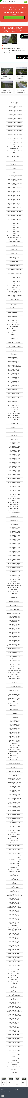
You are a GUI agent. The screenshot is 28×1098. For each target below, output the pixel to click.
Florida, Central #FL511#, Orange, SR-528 (14, 232)
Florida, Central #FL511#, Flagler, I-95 (14, 159)
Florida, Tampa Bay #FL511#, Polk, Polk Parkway (14, 1043)
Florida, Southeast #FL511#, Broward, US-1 (14, 661)
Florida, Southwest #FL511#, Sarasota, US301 (14, 839)
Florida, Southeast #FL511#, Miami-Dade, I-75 (14, 712)
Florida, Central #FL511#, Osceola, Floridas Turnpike (14, 240)
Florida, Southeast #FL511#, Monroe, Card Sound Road (14, 762)
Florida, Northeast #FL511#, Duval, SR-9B (14, 374)
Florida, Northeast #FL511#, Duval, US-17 (14, 378)
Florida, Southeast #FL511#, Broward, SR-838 (14, 649)
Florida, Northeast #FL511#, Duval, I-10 (14, 349)
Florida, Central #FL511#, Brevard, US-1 (14, 151)
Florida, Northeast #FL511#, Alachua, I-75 (14, 313)
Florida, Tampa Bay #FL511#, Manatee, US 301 (14, 970)
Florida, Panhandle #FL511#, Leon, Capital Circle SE (14, 475)
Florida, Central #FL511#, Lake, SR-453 (14, 171)
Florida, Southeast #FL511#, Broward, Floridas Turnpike (14, 604)
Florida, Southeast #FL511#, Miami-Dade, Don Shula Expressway (14, 690)
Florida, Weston (14, 1072)
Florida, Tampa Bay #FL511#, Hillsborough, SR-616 (14, 898)
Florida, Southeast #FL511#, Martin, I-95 (14, 681)
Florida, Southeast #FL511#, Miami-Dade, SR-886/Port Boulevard (14, 742)
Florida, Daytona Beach (14, 302)
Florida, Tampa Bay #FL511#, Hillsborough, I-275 (14, 874)
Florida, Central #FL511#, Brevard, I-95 (14, 111)
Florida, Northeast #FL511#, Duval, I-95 (14, 361)
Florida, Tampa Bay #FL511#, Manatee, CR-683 (14, 938)
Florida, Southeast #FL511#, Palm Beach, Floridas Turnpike (14, 770)
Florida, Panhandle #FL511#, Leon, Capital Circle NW (14, 471)
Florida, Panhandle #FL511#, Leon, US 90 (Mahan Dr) (14, 564)
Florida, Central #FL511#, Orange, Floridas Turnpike (14, 179)
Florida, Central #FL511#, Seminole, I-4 (14, 262)
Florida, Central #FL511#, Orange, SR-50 (14, 220)
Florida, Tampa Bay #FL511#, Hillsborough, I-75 (14, 882)
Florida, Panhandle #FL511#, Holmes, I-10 (14, 430)
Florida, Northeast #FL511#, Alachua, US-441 (14, 317)
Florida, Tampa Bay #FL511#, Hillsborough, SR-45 (14, 886)
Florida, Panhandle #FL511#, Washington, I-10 (14, 596)
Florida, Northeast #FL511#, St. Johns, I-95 (14, 394)
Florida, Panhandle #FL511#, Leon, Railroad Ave (14, 548)
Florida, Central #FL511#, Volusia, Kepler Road (14, 286)
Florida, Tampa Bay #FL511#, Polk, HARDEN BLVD (14, 1031)
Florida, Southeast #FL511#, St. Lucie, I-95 (14, 782)
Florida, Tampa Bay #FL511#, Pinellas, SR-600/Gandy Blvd (14, 1006)
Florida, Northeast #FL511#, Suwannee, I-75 (14, 406)
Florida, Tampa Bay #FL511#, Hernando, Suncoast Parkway (14, 854)
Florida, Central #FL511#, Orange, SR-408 (14, 192)
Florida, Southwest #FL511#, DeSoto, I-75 (14, 795)
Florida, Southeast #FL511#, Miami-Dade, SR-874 (14, 732)
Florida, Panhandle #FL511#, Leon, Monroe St (14, 527)
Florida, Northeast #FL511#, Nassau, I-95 (14, 390)
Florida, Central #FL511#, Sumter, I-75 (14, 274)
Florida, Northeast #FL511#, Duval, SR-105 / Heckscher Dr (14, 366)
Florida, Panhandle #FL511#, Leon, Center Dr (14, 487)
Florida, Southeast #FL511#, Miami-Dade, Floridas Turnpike (14, 695)
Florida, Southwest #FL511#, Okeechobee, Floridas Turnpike (14, 803)
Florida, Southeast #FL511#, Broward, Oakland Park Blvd (14, 633)
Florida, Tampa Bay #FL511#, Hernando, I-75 (14, 846)
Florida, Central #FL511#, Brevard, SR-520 (14, 135)
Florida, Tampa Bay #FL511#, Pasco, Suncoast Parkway (14, 994)
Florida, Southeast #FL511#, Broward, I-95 (14, 629)
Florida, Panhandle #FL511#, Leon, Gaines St (14, 495)
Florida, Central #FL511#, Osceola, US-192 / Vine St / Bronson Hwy (14, 257)
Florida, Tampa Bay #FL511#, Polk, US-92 (14, 1059)
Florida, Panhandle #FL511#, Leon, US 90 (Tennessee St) (14, 568)
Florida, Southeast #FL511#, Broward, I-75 (14, 625)
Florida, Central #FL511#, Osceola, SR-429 (14, 252)
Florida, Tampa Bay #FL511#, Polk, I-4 (14, 1035)
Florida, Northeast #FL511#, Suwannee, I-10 (14, 402)
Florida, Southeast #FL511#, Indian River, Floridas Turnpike (14, 669)
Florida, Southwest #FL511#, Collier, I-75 (14, 790)
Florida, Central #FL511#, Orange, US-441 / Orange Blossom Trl (14, 236)
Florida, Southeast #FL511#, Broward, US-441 (14, 665)
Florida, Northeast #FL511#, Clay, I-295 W (14, 329)
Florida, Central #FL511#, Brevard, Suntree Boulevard (14, 147)
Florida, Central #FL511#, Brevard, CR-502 (14, 103)
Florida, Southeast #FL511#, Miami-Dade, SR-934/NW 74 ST (14, 750)
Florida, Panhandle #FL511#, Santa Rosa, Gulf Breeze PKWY (14, 584)
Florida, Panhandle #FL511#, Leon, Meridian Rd (14, 519)
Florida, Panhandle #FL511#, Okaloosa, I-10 (14, 580)
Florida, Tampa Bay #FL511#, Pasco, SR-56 (14, 990)
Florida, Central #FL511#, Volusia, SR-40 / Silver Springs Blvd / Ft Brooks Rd (14, 291)
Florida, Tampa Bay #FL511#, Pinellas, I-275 (14, 1002)
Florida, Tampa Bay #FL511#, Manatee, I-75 (14, 946)
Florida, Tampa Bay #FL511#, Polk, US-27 (14, 1055)
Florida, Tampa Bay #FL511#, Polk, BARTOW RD (14, 1023)
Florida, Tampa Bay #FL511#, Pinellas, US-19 (14, 1019)
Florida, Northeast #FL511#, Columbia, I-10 (14, 333)
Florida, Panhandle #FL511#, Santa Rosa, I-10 (14, 588)
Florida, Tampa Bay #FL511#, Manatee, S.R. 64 (14, 954)
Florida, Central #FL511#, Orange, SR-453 (14, 216)
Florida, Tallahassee (14, 843)
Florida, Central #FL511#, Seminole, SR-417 (14, 266)
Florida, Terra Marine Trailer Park (14, 1067)
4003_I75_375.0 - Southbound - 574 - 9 (21, 79)
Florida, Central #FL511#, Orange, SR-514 (14, 224)
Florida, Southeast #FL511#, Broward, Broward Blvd (14, 600)
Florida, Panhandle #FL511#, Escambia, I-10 (14, 418)
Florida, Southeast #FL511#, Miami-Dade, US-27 (14, 758)
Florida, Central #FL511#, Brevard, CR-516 (14, 107)
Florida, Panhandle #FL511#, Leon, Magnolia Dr (14, 515)
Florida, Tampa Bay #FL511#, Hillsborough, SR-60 (14, 890)
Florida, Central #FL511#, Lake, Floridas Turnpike (14, 163)
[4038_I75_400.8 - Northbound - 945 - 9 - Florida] (9, 39)
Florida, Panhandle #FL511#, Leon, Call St (14, 463)
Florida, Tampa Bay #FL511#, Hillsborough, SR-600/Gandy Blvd (14, 894)
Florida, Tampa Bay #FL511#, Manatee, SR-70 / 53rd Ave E (14, 966)
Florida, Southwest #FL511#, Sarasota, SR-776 (14, 831)
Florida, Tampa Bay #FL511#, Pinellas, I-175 (14, 998)
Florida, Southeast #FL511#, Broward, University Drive (14, 657)
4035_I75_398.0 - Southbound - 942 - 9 (21, 93)
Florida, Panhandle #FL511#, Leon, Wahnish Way (14, 572)
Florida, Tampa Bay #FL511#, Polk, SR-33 (14, 1047)
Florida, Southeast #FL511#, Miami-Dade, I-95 (14, 716)
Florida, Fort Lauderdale (14, 310)
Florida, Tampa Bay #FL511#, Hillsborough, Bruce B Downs (14, 858)
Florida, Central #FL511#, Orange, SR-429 (14, 208)
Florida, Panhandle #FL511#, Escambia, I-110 (14, 422)
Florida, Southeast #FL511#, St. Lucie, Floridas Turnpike (14, 778)
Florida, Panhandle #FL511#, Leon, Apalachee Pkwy (14, 446)
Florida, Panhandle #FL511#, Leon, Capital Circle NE (14, 467)
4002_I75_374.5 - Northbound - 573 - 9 (6, 93)
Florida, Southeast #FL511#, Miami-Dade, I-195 (14, 704)
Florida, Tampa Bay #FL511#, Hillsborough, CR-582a (14, 862)
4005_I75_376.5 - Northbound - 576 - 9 (6, 79)
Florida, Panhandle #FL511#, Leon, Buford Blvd (14, 459)
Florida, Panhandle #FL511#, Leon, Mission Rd (14, 523)
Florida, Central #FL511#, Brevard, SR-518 (14, 131)
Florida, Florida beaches (14, 304)
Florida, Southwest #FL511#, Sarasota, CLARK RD (14, 815)
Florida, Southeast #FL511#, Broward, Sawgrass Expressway (14, 645)
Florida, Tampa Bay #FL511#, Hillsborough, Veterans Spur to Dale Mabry (14, 929)
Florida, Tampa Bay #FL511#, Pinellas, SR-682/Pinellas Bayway (14, 1010)
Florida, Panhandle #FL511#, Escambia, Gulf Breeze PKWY (14, 414)
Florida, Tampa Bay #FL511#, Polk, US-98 (14, 1063)
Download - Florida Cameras (14, 18)
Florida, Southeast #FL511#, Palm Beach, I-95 (14, 774)
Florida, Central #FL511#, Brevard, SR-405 (14, 115)
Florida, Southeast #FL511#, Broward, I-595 (14, 620)
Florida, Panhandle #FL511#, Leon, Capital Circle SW (14, 479)
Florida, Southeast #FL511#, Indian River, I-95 (14, 673)
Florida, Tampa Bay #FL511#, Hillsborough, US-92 (14, 919)
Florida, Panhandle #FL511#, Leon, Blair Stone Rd (14, 450)
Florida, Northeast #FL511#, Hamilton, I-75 (14, 382)
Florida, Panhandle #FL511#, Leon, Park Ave (14, 539)
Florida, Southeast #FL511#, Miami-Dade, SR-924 (14, 746)
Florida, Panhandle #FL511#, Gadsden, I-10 (14, 426)
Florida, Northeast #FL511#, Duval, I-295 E (14, 353)
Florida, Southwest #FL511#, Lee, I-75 (14, 799)
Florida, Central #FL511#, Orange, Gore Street (14, 184)
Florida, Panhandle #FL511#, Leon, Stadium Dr (14, 552)
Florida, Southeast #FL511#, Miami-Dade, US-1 (14, 754)
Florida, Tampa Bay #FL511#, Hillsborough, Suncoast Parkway (14, 907)
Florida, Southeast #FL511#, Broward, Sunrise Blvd (14, 653)
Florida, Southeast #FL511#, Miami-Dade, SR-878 (14, 737)
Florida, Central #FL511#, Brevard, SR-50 (14, 127)
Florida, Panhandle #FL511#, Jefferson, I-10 (14, 442)
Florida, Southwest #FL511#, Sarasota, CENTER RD (14, 811)
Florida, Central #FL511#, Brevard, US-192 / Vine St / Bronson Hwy (14, 155)
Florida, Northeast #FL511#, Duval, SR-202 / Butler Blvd (14, 370)
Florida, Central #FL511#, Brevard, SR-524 (14, 139)
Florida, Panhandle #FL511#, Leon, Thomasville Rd (14, 560)
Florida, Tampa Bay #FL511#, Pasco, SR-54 (14, 986)
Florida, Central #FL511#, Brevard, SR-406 (14, 119)
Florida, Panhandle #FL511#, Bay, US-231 (14, 410)
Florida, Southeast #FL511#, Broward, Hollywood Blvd (14, 616)
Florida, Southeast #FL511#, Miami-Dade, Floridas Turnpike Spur (14, 700)
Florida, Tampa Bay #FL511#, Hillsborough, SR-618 (14, 902)
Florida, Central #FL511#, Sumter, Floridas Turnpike (14, 270)
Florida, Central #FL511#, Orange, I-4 (14, 188)
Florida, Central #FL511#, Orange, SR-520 (14, 228)
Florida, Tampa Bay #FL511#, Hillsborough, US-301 (14, 911)
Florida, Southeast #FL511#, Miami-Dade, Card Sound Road (14, 685)
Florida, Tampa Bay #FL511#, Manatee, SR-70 (14, 962)
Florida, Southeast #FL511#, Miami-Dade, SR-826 (14, 724)
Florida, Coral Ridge (14, 299)
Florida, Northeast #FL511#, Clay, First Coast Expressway (14, 325)
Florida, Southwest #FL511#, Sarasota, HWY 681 (14, 823)
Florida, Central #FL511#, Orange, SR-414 (14, 196)
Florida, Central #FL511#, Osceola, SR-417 (14, 248)
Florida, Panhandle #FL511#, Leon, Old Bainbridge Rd (14, 531)
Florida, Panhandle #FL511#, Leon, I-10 (14, 499)
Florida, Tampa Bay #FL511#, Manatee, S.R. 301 (14, 950)
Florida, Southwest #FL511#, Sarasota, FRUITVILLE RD (14, 819)
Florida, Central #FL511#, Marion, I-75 (14, 175)
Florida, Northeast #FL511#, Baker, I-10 (14, 321)
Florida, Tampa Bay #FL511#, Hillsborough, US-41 (14, 915)
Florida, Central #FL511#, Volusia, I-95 (14, 282)
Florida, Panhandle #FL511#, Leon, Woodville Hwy (14, 576)
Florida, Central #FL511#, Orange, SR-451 (14, 212)
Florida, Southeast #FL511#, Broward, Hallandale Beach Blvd (14, 612)
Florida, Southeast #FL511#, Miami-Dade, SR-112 (14, 720)
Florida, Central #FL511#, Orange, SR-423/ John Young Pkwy (14, 204)
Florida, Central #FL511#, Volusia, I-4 (14, 278)
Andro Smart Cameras (8, 1)
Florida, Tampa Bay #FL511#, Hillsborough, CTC (14, 866)
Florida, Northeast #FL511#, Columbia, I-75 (14, 337)
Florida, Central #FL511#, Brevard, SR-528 (14, 143)
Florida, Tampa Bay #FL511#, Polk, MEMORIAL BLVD (14, 1039)
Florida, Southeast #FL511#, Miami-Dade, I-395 (14, 708)
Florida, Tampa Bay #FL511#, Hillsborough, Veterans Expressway (14, 924)
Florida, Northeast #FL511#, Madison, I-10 (14, 386)
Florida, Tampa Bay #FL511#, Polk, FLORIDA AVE (14, 1027)
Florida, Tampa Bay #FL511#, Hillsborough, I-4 (14, 878)
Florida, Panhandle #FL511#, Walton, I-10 (14, 592)
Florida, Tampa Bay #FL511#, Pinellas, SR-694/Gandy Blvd (14, 1015)
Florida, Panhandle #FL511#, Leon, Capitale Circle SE (14, 483)
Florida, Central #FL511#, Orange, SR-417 (14, 200)
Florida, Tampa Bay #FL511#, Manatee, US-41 (14, 974)
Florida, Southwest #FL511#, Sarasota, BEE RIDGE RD (14, 807)
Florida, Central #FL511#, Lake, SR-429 (14, 167)
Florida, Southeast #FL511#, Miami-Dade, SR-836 (14, 728)
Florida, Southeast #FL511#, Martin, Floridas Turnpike (14, 677)
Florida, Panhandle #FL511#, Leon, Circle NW (14, 491)
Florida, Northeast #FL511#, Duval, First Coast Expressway (14, 345)
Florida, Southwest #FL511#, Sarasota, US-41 (14, 835)
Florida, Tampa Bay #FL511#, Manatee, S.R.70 (14, 958)
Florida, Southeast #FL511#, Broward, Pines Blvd (14, 641)
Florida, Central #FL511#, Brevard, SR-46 (14, 123)
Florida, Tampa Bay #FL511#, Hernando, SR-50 (14, 850)
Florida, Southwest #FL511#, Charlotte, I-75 (14, 786)
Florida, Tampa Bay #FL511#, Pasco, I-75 (14, 982)
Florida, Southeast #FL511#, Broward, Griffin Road (14, 608)
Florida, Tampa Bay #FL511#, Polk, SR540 (14, 1051)
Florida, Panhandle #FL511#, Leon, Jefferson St (14, 503)
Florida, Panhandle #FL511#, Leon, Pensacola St (14, 544)
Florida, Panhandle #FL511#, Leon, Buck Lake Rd (14, 455)
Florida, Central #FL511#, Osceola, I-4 (14, 244)
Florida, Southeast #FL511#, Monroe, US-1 (14, 766)
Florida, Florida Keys (14, 307)
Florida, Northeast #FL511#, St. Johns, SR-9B (14, 398)
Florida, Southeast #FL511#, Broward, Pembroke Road (14, 637)
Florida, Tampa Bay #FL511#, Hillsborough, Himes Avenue (14, 870)
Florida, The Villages (14, 1069)
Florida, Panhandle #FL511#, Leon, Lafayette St (14, 507)
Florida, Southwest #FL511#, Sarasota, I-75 (14, 827)
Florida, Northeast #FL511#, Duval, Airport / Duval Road (14, 341)
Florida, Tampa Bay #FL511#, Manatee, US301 (14, 978)
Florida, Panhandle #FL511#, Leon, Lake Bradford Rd (14, 511)
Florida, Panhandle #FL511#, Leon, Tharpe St (14, 556)
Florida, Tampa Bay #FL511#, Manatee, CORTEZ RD (14, 934)
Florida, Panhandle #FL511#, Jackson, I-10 (14, 434)
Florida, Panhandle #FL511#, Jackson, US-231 (14, 438)
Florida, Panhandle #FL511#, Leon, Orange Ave (14, 535)
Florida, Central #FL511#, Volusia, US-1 (14, 296)
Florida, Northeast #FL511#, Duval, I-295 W (14, 357)
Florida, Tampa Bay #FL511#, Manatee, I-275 (14, 942)
